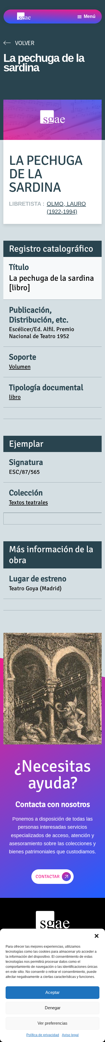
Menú (89, 16)
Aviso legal (70, 1035)
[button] (96, 935)
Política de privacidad (42, 1035)
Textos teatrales (28, 502)
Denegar (52, 1007)
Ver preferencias (52, 1023)
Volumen (20, 366)
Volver (24, 42)
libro (15, 397)
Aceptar (52, 992)
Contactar (48, 876)
